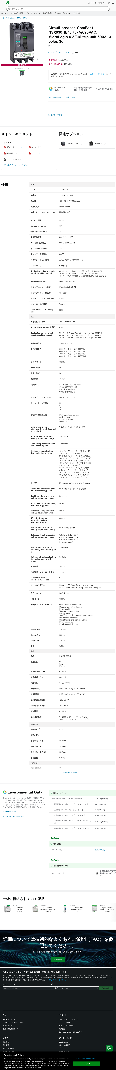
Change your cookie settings (86, 1058)
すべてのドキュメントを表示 (16, 165)
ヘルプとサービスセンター (68, 1019)
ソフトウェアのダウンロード (13, 1022)
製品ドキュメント (9, 1019)
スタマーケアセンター (98, 74)
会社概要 (6, 1045)
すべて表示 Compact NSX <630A (15, 18)
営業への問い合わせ (66, 1026)
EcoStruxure (63, 1042)
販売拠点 (62, 1029)
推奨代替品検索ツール (11, 1029)
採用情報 (6, 1042)
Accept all (86, 1064)
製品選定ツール (8, 1026)
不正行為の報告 (8, 1048)
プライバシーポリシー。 (58, 980)
